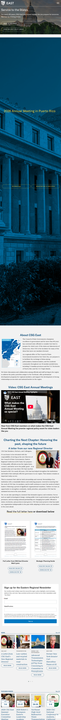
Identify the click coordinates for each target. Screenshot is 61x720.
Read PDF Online (14, 568)
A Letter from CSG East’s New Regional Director (7, 657)
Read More (7, 665)
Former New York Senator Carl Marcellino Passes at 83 (52, 659)
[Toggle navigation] (58, 3)
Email (6, 598)
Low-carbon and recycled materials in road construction (21, 659)
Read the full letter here (20, 511)
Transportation (21, 651)
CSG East (4, 651)
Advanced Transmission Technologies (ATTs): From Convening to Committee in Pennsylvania (37, 663)
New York (49, 651)
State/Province (8, 606)
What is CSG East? (10, 23)
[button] (29, 681)
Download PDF (15, 572)
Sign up (30, 621)
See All (58, 632)
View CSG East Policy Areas (14, 29)
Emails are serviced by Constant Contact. (47, 616)
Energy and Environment (35, 652)
